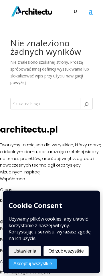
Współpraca (12, 179)
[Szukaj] (86, 103)
